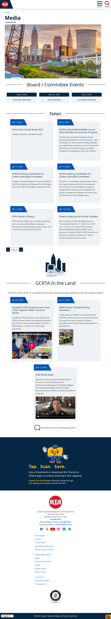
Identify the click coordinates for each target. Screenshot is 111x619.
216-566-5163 (65, 522)
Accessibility (40, 535)
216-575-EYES (61, 524)
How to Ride (40, 542)
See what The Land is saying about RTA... (59, 427)
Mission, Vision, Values (44, 549)
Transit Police (46, 522)
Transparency (40, 584)
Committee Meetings (22, 99)
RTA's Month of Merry (23, 216)
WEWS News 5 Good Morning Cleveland (74, 309)
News (37, 558)
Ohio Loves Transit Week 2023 (27, 129)
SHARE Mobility (85, 140)
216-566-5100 (55, 519)
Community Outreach (44, 546)
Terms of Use (40, 572)
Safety (37, 565)
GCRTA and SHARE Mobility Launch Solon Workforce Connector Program (78, 131)
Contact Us (39, 577)
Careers (38, 539)
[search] (107, 3)
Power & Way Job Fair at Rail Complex (78, 216)
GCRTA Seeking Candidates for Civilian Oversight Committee (28, 175)
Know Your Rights (42, 580)
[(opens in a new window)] (41, 529)
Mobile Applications (43, 554)
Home (7, 12)
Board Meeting (54, 99)
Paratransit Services (43, 561)
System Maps (40, 568)
